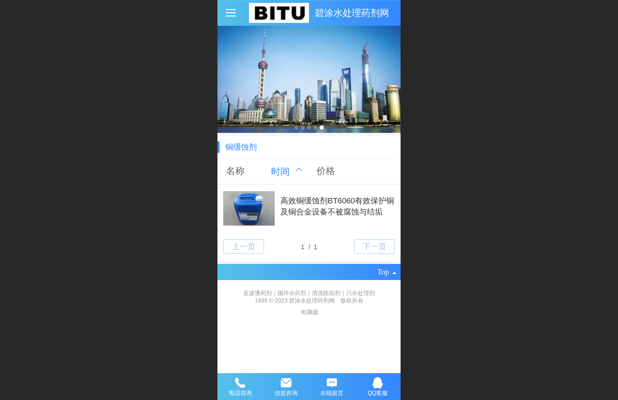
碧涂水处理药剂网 (352, 13)
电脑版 (309, 312)
